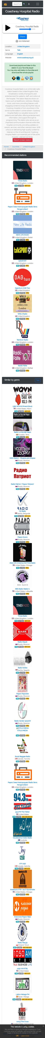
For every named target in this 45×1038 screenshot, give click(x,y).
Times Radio (22, 181)
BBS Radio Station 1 (22, 589)
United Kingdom (23, 46)
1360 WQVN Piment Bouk (22, 406)
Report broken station (22, 140)
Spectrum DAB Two (22, 288)
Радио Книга (22, 537)
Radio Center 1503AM (22, 721)
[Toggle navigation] (37, 3)
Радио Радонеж (22, 694)
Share (22, 36)
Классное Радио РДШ (22, 917)
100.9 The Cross (22, 1022)
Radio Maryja (22, 943)
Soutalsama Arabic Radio (22, 838)
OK (17, 1036)
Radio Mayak (22, 642)
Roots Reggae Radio (22, 756)
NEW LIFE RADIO (22, 235)
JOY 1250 (22, 864)
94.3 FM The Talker (22, 812)
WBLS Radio (22, 314)
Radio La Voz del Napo (22, 432)
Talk (18, 50)
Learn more (25, 1036)
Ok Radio (22, 511)
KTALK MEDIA (22, 730)
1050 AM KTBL (22, 968)
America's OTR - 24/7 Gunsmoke (22, 890)
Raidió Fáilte (22, 366)
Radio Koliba (22, 668)
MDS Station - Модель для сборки (22, 458)
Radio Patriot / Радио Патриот (22, 484)
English (20, 54)
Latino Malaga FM (22, 994)
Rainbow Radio (22, 340)
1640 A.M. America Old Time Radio (22, 563)
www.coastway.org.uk (25, 58)
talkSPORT (22, 261)
